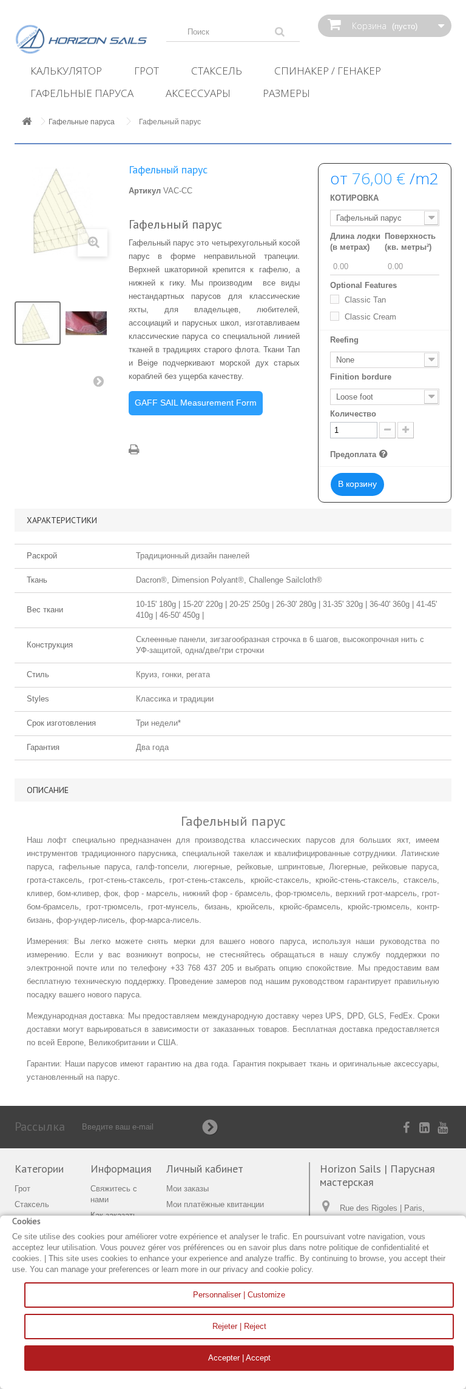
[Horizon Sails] (81, 39)
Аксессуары (198, 93)
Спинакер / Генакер (327, 71)
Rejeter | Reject (239, 1326)
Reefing (345, 339)
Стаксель (216, 71)
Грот (146, 71)
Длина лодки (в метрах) (355, 242)
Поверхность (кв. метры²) (410, 242)
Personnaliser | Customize (239, 1294)
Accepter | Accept (239, 1357)
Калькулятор (66, 71)
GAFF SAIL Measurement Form (196, 402)
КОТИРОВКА (354, 197)
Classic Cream (370, 316)
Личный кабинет (204, 1169)
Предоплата (360, 454)
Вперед (101, 384)
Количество (353, 413)
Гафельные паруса (81, 93)
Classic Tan (365, 299)
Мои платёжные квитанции (215, 1204)
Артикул (145, 190)
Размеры (286, 93)
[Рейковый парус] (38, 323)
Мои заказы (187, 1188)
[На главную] (26, 122)
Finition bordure (362, 376)
